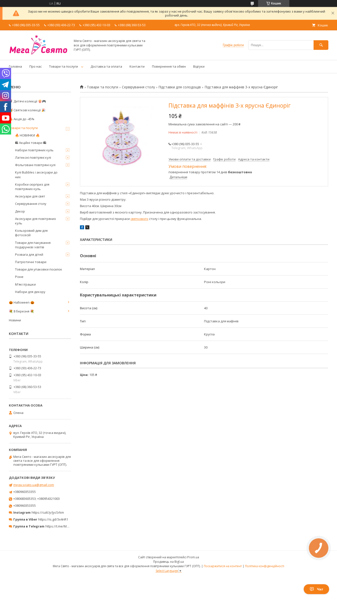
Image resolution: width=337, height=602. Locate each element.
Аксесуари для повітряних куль (35, 220)
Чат (320, 589)
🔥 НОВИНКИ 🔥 (27, 135)
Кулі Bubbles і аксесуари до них (36, 174)
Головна (15, 66)
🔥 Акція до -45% (21, 119)
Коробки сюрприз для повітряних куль (32, 186)
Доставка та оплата (106, 66)
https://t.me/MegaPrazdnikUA (67, 526)
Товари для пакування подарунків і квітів (33, 244)
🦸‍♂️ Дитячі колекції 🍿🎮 (27, 101)
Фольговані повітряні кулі (35, 165)
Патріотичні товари (30, 262)
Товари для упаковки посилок (38, 269)
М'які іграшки (25, 284)
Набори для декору (30, 292)
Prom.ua (193, 557)
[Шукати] (321, 45)
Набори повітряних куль (34, 150)
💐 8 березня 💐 (21, 311)
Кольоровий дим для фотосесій (31, 232)
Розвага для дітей (29, 254)
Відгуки (199, 66)
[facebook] (82, 228)
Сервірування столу (138, 87)
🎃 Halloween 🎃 (21, 302)
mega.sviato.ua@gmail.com (33, 485)
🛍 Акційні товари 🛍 (30, 142)
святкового (139, 218)
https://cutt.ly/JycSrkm (48, 512)
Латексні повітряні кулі (33, 157)
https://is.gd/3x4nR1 (53, 519)
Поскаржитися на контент (223, 566)
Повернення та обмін (169, 66)
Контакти (137, 66)
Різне (19, 276)
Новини (15, 320)
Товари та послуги (63, 66)
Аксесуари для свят (30, 196)
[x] (87, 228)
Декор (20, 211)
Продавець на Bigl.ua (168, 562)
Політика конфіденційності (264, 566)
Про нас (35, 66)
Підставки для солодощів (179, 87)
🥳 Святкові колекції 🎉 (27, 110)
